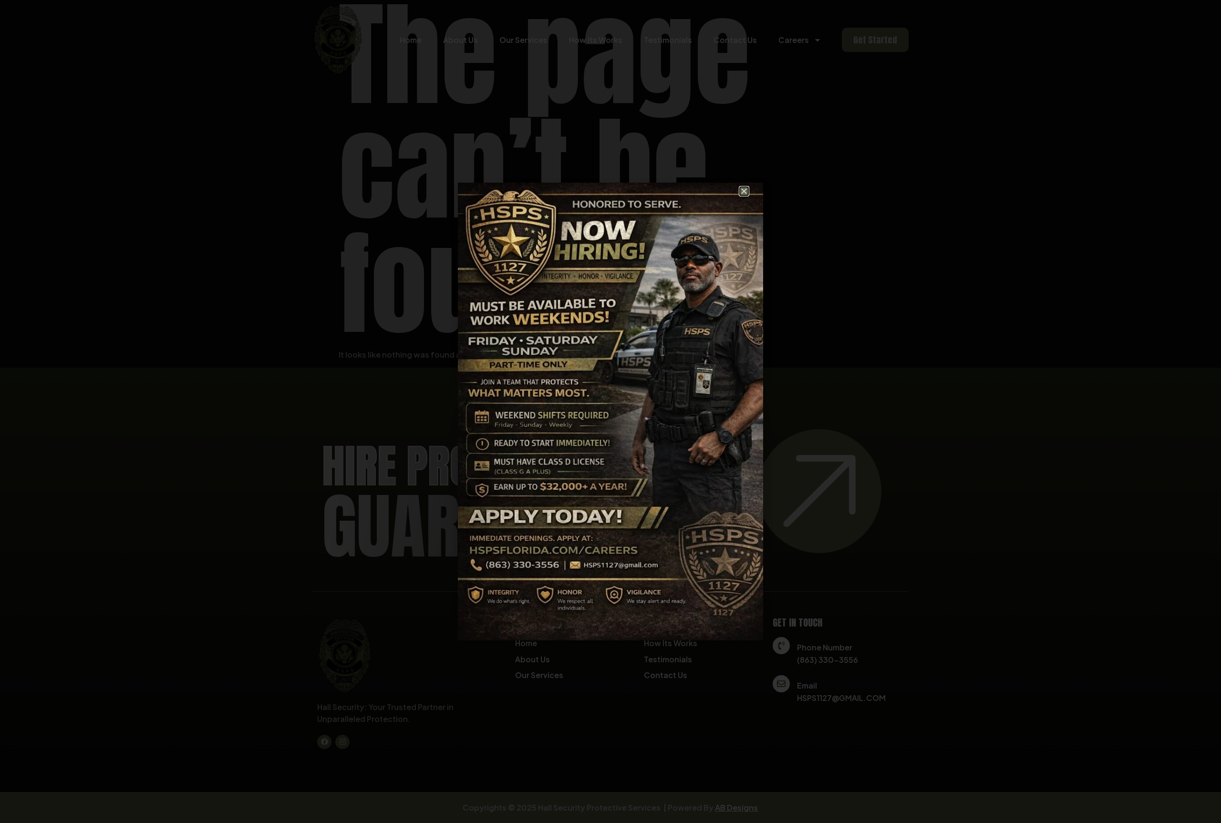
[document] (610, 411)
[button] (744, 191)
